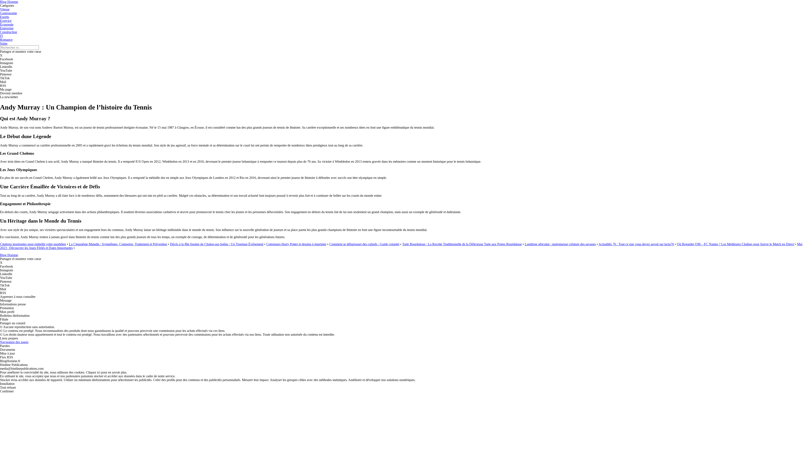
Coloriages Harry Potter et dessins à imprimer (296, 244)
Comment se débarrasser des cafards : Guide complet (364, 244)
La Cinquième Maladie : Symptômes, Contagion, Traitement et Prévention (118, 244)
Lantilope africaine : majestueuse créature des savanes (560, 244)
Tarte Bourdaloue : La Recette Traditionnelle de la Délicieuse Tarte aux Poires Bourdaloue (462, 244)
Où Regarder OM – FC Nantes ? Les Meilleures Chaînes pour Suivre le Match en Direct (735, 244)
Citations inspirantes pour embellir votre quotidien (33, 244)
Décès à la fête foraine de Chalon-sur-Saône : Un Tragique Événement (216, 244)
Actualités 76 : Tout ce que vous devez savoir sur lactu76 (636, 244)
